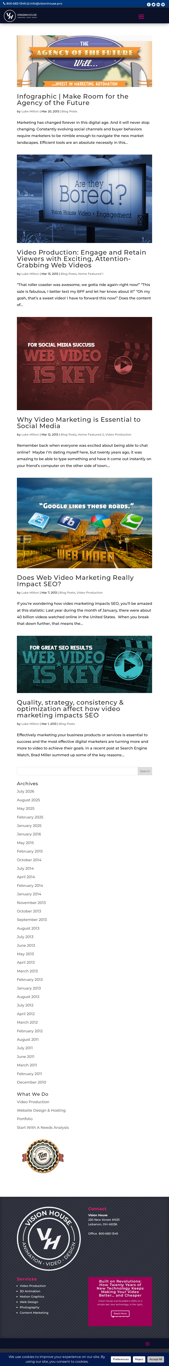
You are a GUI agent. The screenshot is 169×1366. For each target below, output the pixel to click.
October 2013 (29, 911)
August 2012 (28, 996)
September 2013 (32, 919)
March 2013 (27, 971)
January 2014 (29, 894)
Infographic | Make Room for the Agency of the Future (73, 99)
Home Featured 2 (91, 434)
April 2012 (26, 1014)
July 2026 (25, 791)
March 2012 (27, 1022)
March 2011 (27, 1065)
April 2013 (26, 962)
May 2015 (25, 843)
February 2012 (30, 1031)
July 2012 (25, 1005)
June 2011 (25, 1056)
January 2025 (29, 825)
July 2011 (25, 1048)
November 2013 (31, 902)
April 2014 (26, 877)
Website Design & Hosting (41, 1110)
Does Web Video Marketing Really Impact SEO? (75, 581)
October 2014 (29, 860)
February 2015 (30, 851)
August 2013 (28, 928)
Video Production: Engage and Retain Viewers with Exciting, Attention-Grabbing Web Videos (81, 258)
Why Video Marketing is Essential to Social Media (79, 423)
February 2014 (30, 885)
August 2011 (28, 1039)
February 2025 (30, 817)
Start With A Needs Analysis (43, 1127)
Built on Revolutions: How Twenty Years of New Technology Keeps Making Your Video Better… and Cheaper (120, 1288)
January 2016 (29, 834)
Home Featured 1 (90, 274)
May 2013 (25, 954)
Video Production (118, 434)
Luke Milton (30, 111)
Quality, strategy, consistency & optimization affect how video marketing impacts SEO (70, 708)
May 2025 (25, 808)
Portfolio (25, 1119)
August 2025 (28, 800)
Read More (120, 1313)
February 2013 (30, 979)
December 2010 (31, 1082)
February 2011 (29, 1074)
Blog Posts (69, 111)
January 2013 (29, 988)
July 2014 (25, 868)
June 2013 (26, 945)
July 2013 (25, 937)
